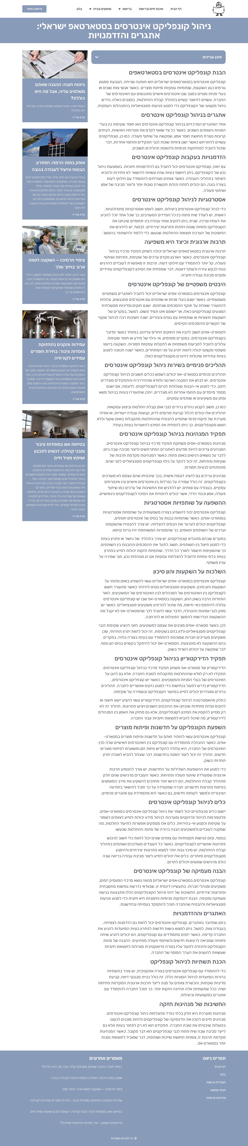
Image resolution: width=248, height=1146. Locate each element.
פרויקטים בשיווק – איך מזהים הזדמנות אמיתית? (91, 1123)
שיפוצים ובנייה (102, 9)
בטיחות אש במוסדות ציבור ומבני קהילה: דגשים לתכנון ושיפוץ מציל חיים (59, 451)
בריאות (127, 9)
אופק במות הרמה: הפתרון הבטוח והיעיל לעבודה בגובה (86, 1078)
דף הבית (176, 9)
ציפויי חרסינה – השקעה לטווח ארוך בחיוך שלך (92, 1089)
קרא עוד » (79, 117)
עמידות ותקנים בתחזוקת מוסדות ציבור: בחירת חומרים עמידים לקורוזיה (58, 351)
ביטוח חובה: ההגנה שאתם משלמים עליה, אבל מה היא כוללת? (60, 91)
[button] (96, 57)
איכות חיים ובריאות (151, 9)
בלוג (79, 9)
